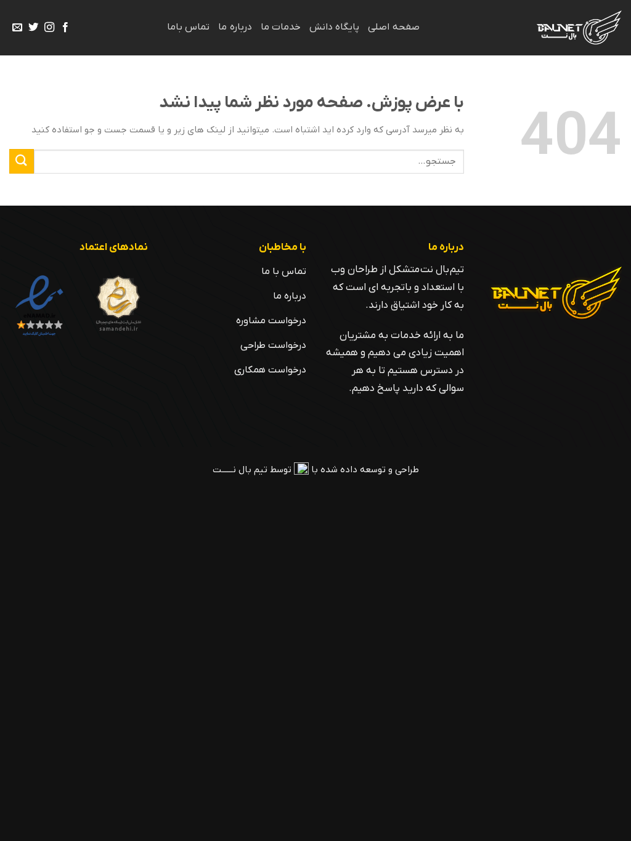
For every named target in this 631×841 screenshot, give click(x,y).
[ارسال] (21, 161)
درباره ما (234, 27)
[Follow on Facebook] (65, 27)
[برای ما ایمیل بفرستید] (17, 27)
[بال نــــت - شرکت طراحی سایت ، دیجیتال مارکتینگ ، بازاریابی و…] (576, 27)
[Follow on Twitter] (33, 27)
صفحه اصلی (393, 27)
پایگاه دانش (334, 27)
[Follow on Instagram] (49, 27)
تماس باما (188, 27)
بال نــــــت (232, 470)
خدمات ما (281, 27)
